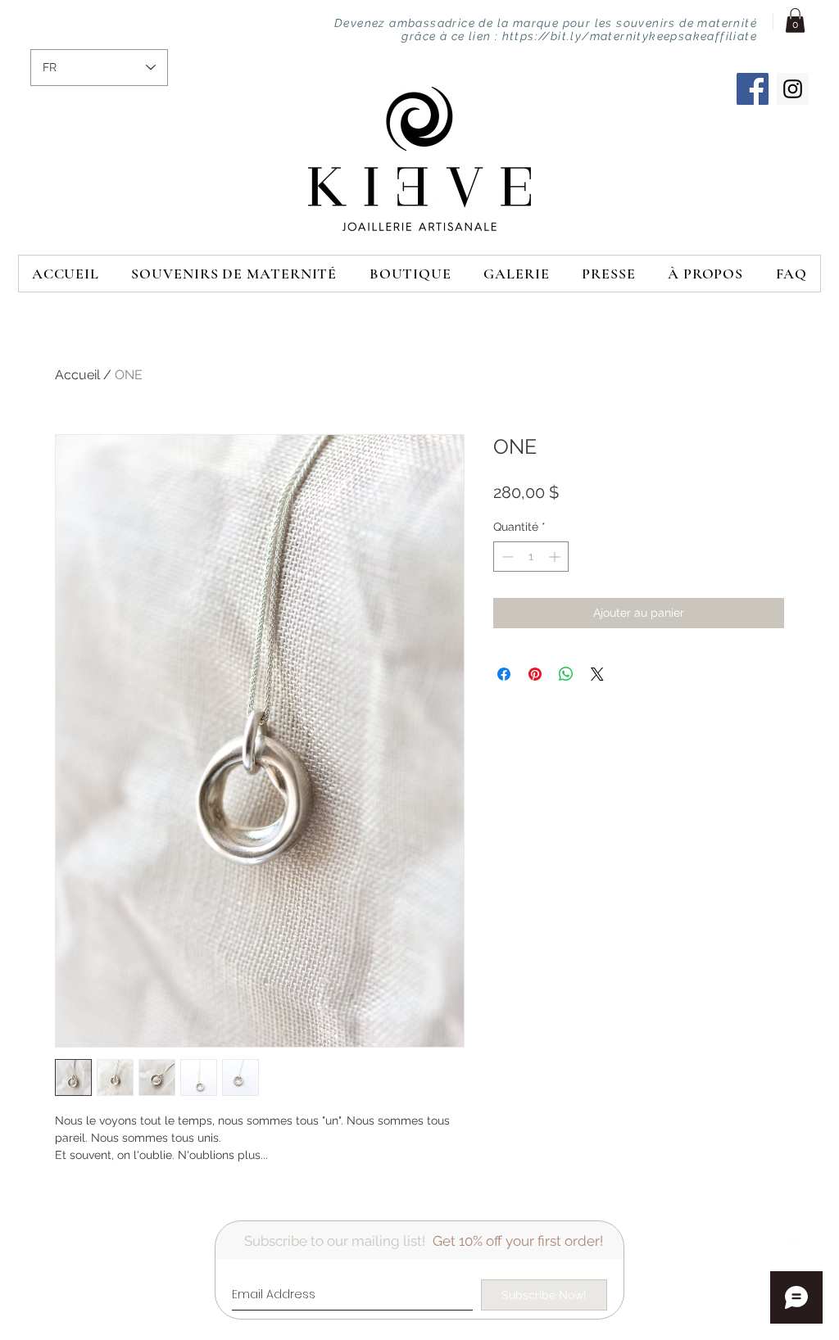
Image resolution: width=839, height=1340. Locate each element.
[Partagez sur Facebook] (504, 674)
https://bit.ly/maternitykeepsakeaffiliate (629, 36)
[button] (795, 20)
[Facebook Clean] (732, 1240)
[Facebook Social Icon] (753, 89)
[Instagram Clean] (798, 1240)
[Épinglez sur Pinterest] (535, 674)
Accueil (77, 375)
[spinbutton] (531, 556)
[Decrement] (506, 556)
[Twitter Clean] (765, 1240)
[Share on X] (597, 674)
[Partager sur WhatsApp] (566, 674)
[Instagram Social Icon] (793, 89)
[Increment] (556, 556)
